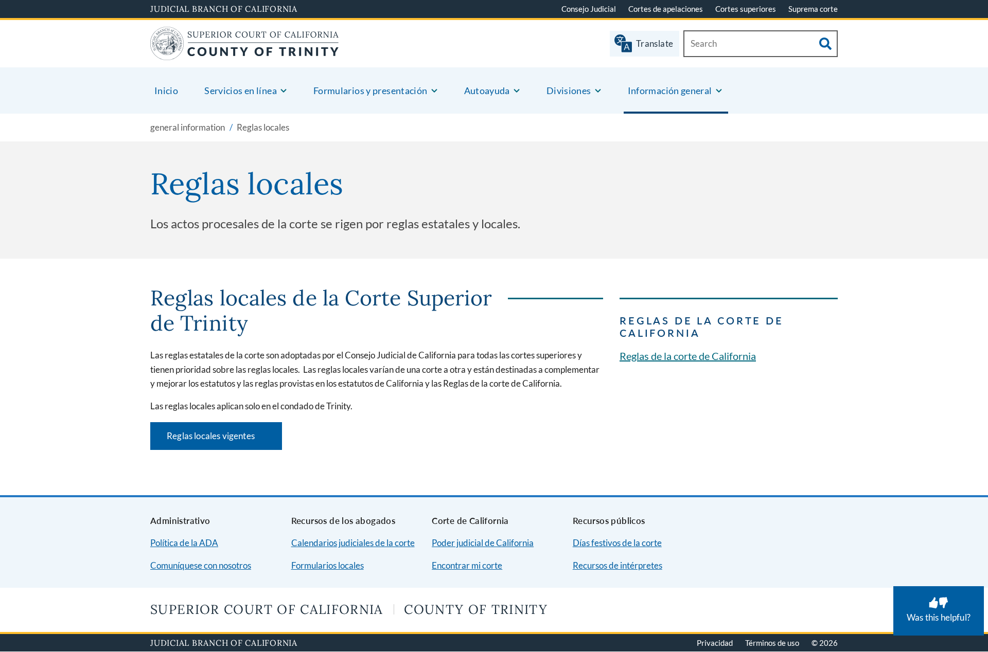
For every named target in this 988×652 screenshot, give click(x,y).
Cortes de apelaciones (665, 8)
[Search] (825, 43)
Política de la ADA (184, 542)
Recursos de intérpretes (617, 565)
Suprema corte (813, 8)
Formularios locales (327, 565)
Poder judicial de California (483, 542)
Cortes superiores (745, 8)
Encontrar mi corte (467, 565)
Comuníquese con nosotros (200, 565)
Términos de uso (772, 642)
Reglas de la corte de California (688, 356)
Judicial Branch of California (223, 9)
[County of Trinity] (244, 54)
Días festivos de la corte (617, 542)
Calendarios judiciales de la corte (353, 542)
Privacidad (715, 642)
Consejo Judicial (588, 8)
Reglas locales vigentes (224, 439)
